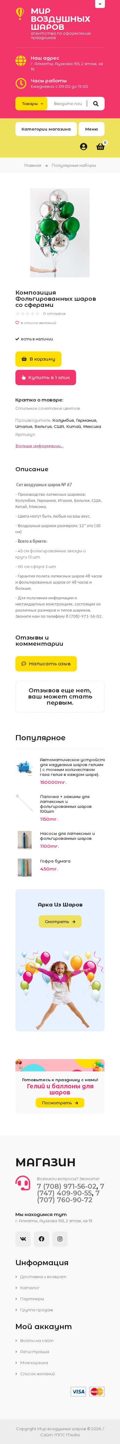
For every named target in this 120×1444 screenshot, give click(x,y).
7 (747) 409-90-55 (70, 1189)
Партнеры (31, 1298)
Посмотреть (57, 1102)
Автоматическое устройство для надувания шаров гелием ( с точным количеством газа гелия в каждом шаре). (72, 767)
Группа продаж (36, 1309)
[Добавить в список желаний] (60, 322)
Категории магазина (46, 129)
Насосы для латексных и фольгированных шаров (67, 836)
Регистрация (34, 1351)
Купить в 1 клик (48, 377)
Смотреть (57, 921)
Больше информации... (39, 445)
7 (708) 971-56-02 (66, 1186)
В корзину (41, 359)
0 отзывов (54, 313)
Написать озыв (49, 664)
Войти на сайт (36, 1340)
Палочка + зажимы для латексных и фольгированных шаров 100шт (66, 804)
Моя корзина (33, 1362)
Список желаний (37, 1373)
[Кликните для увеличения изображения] (60, 232)
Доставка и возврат (42, 1276)
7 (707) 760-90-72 (68, 1196)
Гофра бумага (55, 861)
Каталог (29, 1287)
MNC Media (67, 1434)
